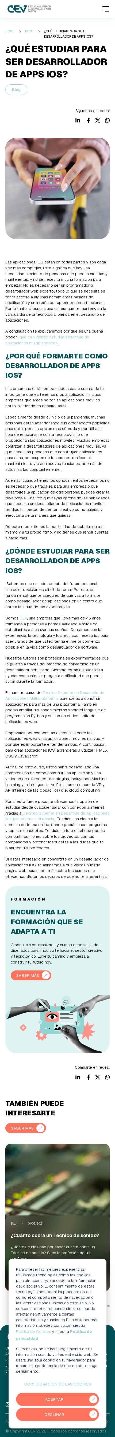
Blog (16, 89)
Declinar (54, 1414)
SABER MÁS (27, 975)
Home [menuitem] (9, 31)
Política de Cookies (33, 1331)
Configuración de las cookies (57, 1384)
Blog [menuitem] (29, 31)
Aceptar (54, 1399)
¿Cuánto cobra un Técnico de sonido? (55, 1235)
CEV (23, 618)
